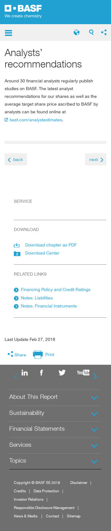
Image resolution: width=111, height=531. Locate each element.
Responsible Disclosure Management (44, 507)
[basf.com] (28, 12)
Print (49, 354)
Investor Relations (28, 499)
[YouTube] (83, 373)
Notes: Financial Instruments (49, 305)
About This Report (33, 396)
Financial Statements (37, 428)
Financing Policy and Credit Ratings (55, 289)
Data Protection (46, 491)
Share (20, 354)
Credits (20, 491)
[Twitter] (65, 373)
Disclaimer (78, 482)
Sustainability (26, 412)
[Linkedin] (28, 373)
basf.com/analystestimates (36, 119)
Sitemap (73, 516)
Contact (52, 516)
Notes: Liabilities (37, 297)
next (93, 159)
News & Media (26, 516)
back (18, 159)
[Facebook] (46, 373)
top (104, 510)
